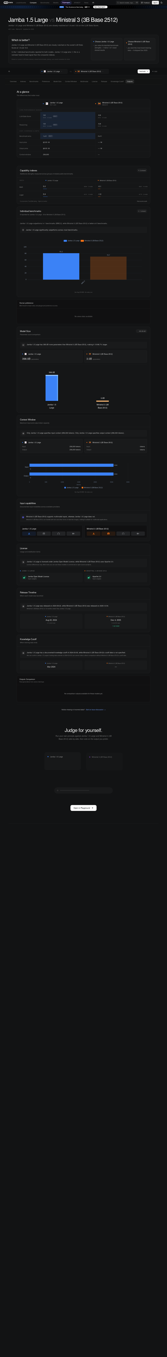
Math (21, 187)
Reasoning (23, 125)
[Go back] (9, 71)
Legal (21, 195)
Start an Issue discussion (96, 710)
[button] (65, 71)
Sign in (155, 3)
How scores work (142, 201)
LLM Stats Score (25, 116)
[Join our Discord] (93, 2)
